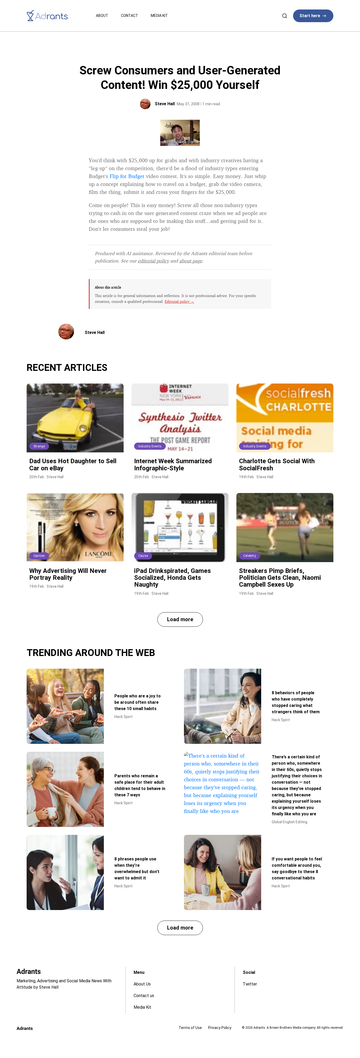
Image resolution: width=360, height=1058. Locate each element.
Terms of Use (190, 1028)
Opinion (39, 556)
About (102, 15)
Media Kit (159, 15)
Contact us (144, 995)
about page (190, 261)
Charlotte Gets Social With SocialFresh (277, 464)
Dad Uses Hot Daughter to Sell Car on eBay (72, 464)
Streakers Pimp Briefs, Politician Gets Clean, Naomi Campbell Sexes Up (280, 577)
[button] (180, 619)
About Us (142, 984)
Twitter (250, 984)
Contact (129, 15)
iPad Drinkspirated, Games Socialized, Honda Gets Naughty (172, 577)
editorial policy (153, 261)
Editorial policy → (179, 301)
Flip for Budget (127, 176)
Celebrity (249, 556)
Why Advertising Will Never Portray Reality (68, 574)
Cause (143, 556)
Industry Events (150, 446)
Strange (39, 446)
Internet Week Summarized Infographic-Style (173, 464)
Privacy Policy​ (219, 1028)
